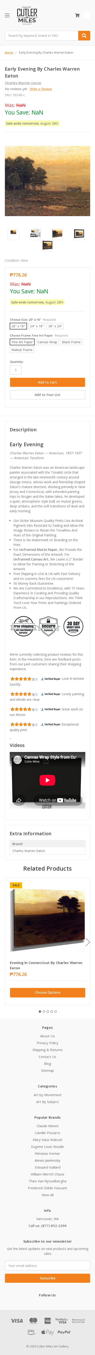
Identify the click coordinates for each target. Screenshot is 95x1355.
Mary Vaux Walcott (47, 1139)
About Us (47, 1036)
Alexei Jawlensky (47, 1160)
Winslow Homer (47, 1153)
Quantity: (16, 362)
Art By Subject (47, 1101)
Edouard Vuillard (47, 1167)
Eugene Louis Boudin (47, 1146)
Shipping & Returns (48, 1049)
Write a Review (41, 89)
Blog (47, 1063)
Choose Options (47, 992)
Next (87, 942)
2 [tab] (44, 1011)
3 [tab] (48, 1011)
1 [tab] (40, 1011)
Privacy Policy (47, 1043)
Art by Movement (48, 1094)
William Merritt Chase (47, 1174)
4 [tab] (51, 1011)
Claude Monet (48, 1125)
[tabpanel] (47, 941)
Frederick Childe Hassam (47, 1188)
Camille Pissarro (47, 1132)
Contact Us (47, 1056)
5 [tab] (55, 1011)
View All (47, 1194)
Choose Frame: (39, 335)
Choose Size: (33, 319)
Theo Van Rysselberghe (48, 1181)
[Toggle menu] (7, 15)
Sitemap (47, 1070)
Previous (6, 942)
